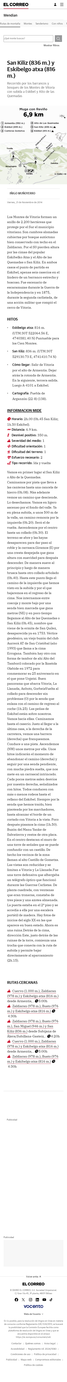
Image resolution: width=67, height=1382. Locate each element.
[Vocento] (33, 1306)
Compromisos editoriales (48, 1360)
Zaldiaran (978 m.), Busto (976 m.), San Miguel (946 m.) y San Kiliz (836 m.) (32, 1026)
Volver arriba (32, 1277)
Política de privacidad (45, 1354)
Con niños (57, 23)
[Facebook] (16, 1299)
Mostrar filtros (51, 45)
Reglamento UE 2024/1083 (42, 1349)
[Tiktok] (51, 1299)
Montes (28, 23)
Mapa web (26, 1360)
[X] (23, 1299)
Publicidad (11, 1360)
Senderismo (42, 23)
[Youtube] (44, 1299)
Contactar (16, 1343)
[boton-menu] (61, 4)
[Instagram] (30, 1299)
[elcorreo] (33, 1284)
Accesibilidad (17, 1349)
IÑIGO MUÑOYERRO (22, 193)
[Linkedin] (37, 1299)
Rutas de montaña (10, 23)
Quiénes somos (33, 1343)
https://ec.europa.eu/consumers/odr (33, 1337)
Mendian (10, 15)
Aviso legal (50, 1343)
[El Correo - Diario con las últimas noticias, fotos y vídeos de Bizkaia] (16, 4)
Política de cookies (33, 1365)
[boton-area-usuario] (55, 4)
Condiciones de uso (20, 1354)
